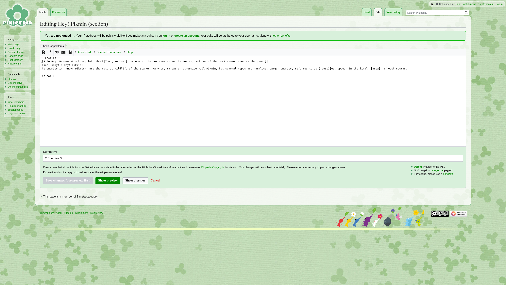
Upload (418, 166)
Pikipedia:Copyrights (213, 167)
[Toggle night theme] (432, 4)
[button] (43, 52)
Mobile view (96, 213)
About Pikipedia (64, 213)
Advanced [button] (84, 52)
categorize (437, 170)
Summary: (50, 151)
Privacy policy (46, 213)
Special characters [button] (109, 52)
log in (166, 35)
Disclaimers (81, 213)
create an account (186, 35)
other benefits (282, 35)
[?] (66, 45)
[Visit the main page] (17, 16)
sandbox (448, 173)
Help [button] (130, 52)
